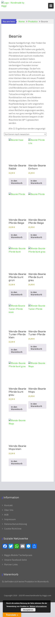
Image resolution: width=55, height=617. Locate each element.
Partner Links (11, 564)
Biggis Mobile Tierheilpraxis (18, 555)
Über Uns (8, 509)
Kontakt (8, 505)
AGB (6, 514)
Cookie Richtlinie (12, 528)
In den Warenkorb (16, 181)
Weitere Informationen (38, 606)
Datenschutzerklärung (15, 523)
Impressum (10, 519)
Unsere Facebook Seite (15, 559)
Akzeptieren (28, 609)
